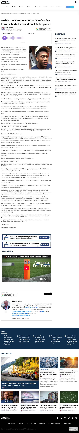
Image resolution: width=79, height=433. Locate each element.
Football (62, 404)
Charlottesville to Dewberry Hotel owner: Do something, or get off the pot (48, 407)
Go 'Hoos (67, 404)
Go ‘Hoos (21, 6)
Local (61, 369)
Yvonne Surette (45, 376)
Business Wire (37, 6)
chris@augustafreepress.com (21, 315)
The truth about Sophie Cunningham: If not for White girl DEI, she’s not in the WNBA (65, 40)
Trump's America (45, 369)
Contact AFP (11, 423)
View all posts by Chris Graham (20, 318)
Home (2, 13)
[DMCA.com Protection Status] (73, 429)
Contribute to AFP (31, 423)
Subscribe (45, 6)
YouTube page (16, 311)
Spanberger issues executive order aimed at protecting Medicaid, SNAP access (29, 407)
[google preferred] (41, 28)
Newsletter (42, 423)
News (7, 6)
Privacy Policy (67, 423)
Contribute (70, 7)
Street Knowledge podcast (20, 313)
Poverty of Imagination (31, 307)
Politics (14, 6)
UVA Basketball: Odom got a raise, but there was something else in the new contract (65, 63)
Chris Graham (17, 301)
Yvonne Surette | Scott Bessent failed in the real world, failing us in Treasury (48, 372)
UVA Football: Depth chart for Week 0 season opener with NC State (69, 407)
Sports (28, 6)
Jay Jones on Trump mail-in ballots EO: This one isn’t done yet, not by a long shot (9, 407)
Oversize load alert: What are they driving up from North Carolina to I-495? (19, 385)
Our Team (58, 6)
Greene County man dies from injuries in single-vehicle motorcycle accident (69, 372)
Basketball (4, 18)
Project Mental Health (54, 423)
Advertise (52, 6)
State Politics (24, 404)
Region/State (6, 381)
